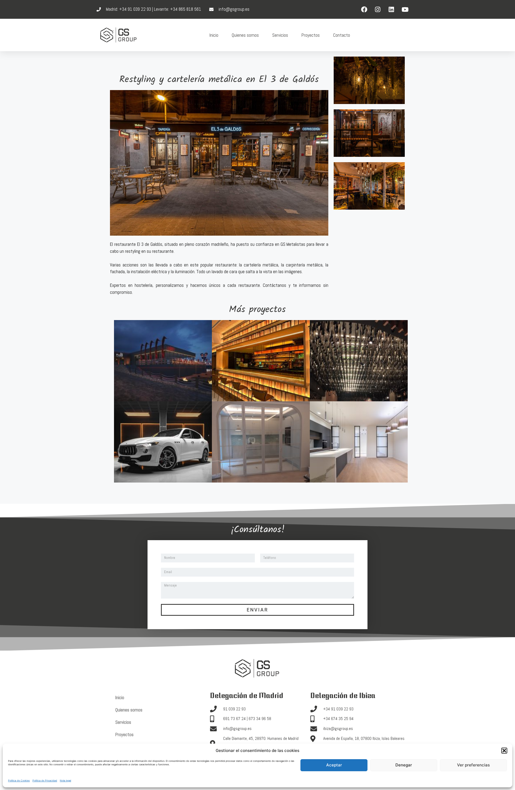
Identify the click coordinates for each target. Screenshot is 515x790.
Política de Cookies (19, 780)
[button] (504, 750)
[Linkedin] (391, 9)
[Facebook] (364, 9)
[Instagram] (377, 9)
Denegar (403, 764)
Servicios (280, 35)
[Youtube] (405, 9)
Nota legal (65, 780)
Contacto (341, 35)
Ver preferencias (473, 764)
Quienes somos (245, 35)
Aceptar (334, 764)
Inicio (213, 35)
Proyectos (310, 35)
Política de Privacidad (44, 780)
